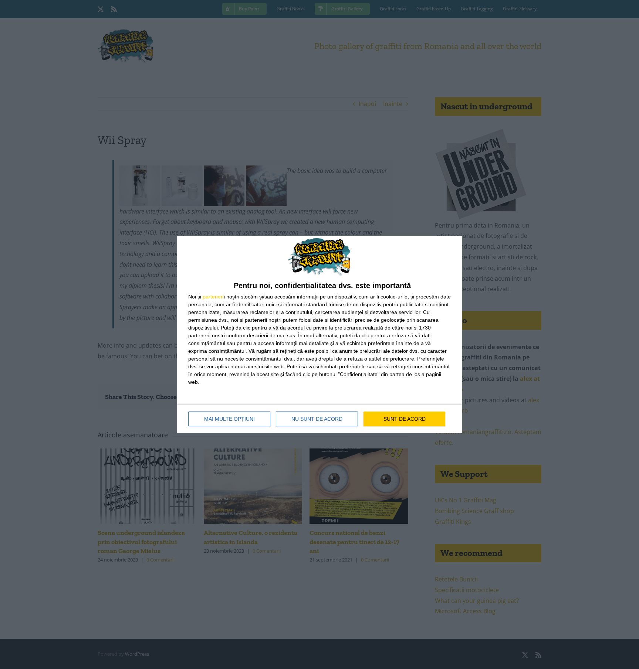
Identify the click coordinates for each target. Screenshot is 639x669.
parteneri (213, 296)
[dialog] (319, 334)
